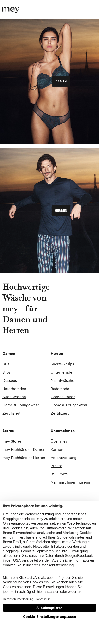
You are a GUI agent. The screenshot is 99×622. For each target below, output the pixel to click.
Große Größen (63, 396)
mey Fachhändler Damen (23, 449)
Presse (56, 465)
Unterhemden (14, 388)
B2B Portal (59, 474)
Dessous (9, 380)
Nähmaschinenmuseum (71, 482)
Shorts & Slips (62, 364)
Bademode (60, 388)
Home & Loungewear (20, 405)
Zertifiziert (11, 413)
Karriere (58, 449)
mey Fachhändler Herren (23, 457)
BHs (5, 364)
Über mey (59, 441)
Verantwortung (63, 457)
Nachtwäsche (14, 396)
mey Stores (12, 441)
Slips (6, 372)
